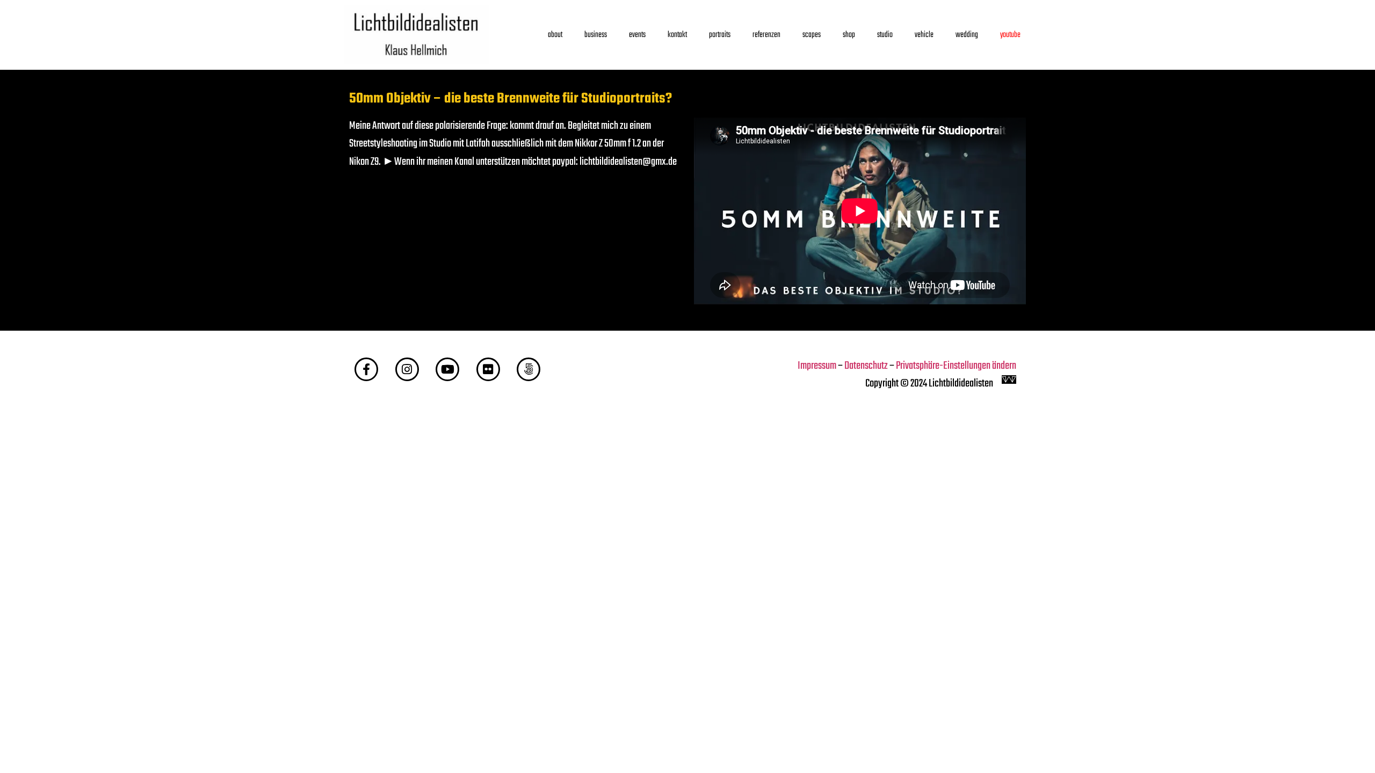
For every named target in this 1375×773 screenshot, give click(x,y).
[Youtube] (447, 369)
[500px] (528, 369)
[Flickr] (488, 369)
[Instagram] (407, 369)
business (595, 34)
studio (885, 34)
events (637, 34)
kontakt (677, 34)
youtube (1010, 34)
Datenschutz (866, 366)
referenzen (766, 34)
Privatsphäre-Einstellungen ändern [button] (956, 366)
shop (849, 34)
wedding (967, 34)
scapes (811, 34)
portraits (719, 34)
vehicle (924, 34)
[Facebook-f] (366, 369)
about (555, 34)
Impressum (817, 366)
